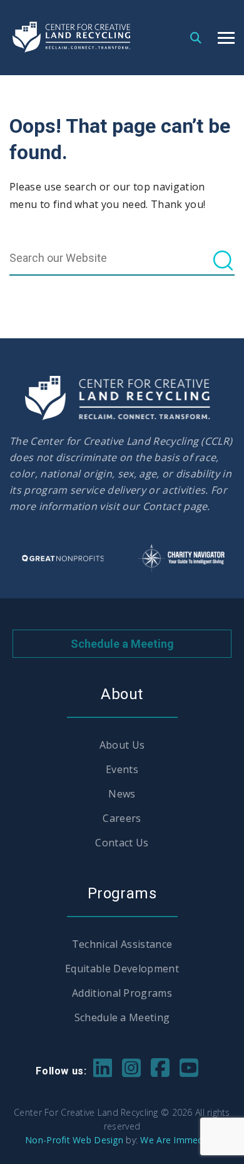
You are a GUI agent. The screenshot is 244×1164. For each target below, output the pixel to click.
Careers (122, 818)
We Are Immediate (179, 1140)
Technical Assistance (122, 944)
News (121, 794)
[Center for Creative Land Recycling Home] (72, 37)
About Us (122, 745)
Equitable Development (122, 968)
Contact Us (121, 843)
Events (122, 769)
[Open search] (195, 36)
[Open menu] (226, 38)
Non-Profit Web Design (74, 1140)
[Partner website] (62, 557)
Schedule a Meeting (122, 643)
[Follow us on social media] (102, 1066)
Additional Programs (122, 993)
